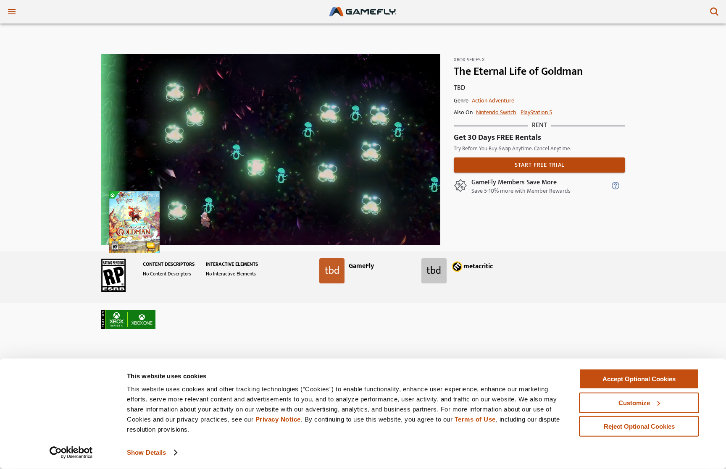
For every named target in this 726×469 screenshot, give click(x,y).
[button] (128, 319)
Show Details (146, 452)
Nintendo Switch (496, 112)
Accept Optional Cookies (639, 379)
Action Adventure (493, 100)
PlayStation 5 (536, 112)
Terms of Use (475, 419)
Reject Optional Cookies (639, 426)
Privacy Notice (278, 419)
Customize (634, 402)
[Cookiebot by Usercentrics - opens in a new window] (71, 452)
